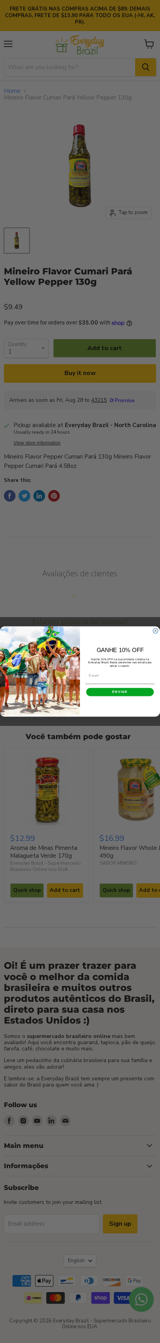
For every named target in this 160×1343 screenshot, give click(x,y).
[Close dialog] (155, 630)
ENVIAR (119, 692)
